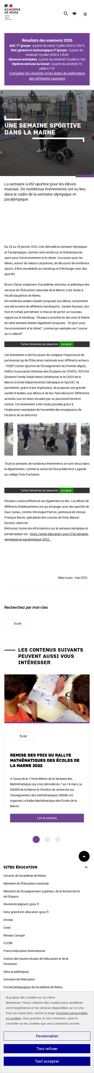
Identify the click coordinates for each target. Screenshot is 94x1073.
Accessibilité (74, 13)
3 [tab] (58, 839)
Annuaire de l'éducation (19, 979)
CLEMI (7, 943)
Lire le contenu (47, 818)
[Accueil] (16, 12)
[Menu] (85, 14)
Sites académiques (16, 972)
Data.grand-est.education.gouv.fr (26, 912)
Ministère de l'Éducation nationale (26, 883)
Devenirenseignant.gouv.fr (21, 904)
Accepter (66, 344)
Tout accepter (47, 1061)
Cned (6, 927)
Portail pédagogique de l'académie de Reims (33, 987)
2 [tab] (47, 839)
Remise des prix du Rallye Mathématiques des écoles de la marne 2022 (45, 760)
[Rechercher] (66, 14)
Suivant (80, 439)
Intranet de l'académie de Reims (24, 875)
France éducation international (24, 951)
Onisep (8, 920)
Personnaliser (47, 1036)
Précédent (13, 439)
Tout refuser (47, 1048)
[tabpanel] (47, 751)
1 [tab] (36, 839)
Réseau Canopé (14, 935)
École (17, 623)
